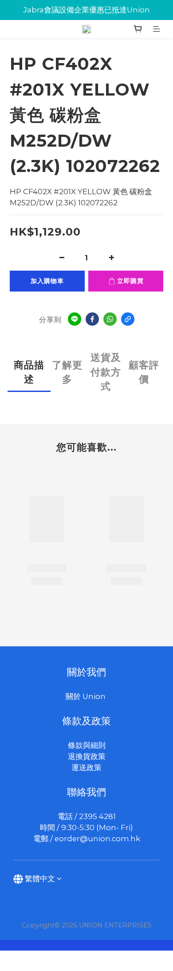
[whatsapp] (110, 319)
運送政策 (86, 767)
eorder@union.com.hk (97, 838)
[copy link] (127, 319)
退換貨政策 (87, 756)
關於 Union (86, 696)
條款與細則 (87, 745)
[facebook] (92, 319)
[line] (74, 319)
